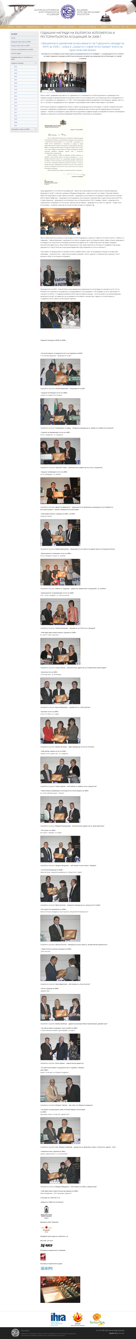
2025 (15, 67)
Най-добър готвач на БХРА (20, 129)
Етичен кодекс (16, 53)
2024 (15, 70)
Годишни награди (17, 63)
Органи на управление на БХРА (22, 49)
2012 (15, 109)
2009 (15, 119)
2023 (15, 73)
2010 (15, 116)
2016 (15, 96)
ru (128, 27)
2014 (15, 103)
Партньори (48, 27)
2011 (15, 112)
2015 (15, 99)
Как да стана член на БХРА (20, 46)
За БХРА (19, 27)
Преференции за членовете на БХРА (22, 58)
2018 (15, 89)
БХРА (97, 1330)
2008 (15, 122)
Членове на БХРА (32, 27)
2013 (15, 106)
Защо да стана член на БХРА (21, 42)
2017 (15, 93)
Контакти (115, 27)
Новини (104, 27)
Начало (10, 27)
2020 (15, 83)
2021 (15, 80)
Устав (13, 38)
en (123, 27)
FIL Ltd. (121, 1333)
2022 (15, 76)
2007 (15, 125)
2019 (15, 86)
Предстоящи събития (65, 27)
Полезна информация (87, 27)
